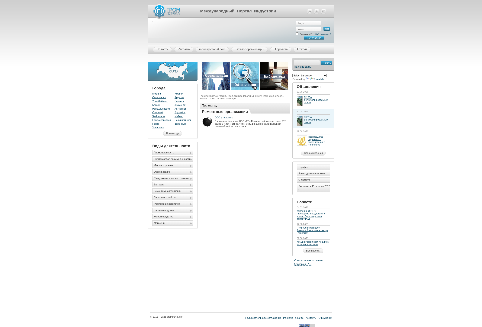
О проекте (281, 49)
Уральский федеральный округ (244, 96)
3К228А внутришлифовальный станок (316, 100)
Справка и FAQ (302, 264)
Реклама (184, 49)
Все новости (313, 250)
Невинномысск (183, 120)
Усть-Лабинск (160, 101)
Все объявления (313, 153)
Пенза (155, 123)
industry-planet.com (212, 49)
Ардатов (179, 97)
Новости (162, 49)
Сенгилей (157, 112)
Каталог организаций (249, 49)
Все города (172, 133)
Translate (318, 79)
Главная (204, 96)
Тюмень (204, 98)
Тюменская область (272, 96)
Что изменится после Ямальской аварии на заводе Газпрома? (312, 230)
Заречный (180, 123)
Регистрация (314, 38)
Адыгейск (180, 112)
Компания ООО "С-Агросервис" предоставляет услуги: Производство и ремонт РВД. (312, 215)
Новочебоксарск (161, 120)
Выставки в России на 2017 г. (314, 188)
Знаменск (180, 105)
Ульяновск (158, 127)
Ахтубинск (180, 108)
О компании (325, 317)
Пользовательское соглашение (263, 317)
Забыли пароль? (323, 34)
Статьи (302, 49)
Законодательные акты (311, 173)
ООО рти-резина (224, 117)
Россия (222, 96)
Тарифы (302, 167)
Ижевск (179, 93)
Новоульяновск (161, 108)
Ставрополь (159, 97)
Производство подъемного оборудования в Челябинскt (316, 141)
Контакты (311, 317)
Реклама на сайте (293, 317)
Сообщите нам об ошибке (308, 260)
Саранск (179, 101)
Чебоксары (158, 116)
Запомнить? (306, 34)
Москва (156, 93)
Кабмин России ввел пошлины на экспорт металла (313, 243)
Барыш (156, 105)
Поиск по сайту (302, 66)
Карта (213, 96)
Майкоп (179, 116)
